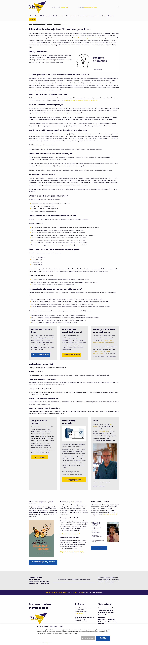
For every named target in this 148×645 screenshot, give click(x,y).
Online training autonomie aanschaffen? (74, 479)
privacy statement (48, 643)
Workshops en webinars (106, 612)
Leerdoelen (102, 617)
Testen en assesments (105, 610)
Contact (99, 548)
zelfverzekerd (57, 24)
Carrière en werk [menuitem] (58, 16)
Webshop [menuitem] (111, 16)
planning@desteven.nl (90, 7)
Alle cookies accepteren (103, 638)
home (30, 24)
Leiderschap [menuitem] (86, 16)
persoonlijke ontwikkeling (39, 24)
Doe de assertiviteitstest (41, 354)
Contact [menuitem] (32, 19)
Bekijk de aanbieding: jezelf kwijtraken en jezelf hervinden (43, 562)
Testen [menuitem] (104, 16)
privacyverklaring (105, 579)
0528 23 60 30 (64, 7)
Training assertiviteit (39, 457)
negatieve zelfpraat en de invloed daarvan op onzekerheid (81, 100)
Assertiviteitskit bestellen (72, 354)
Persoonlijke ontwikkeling (106, 619)
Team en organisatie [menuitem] (72, 16)
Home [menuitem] (32, 16)
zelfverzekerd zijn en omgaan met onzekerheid (86, 38)
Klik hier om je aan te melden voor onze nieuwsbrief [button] (74, 579)
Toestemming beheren (87, 638)
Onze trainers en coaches (106, 608)
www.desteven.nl (104, 431)
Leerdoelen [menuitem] (95, 16)
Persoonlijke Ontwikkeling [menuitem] (43, 16)
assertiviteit (49, 24)
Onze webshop (103, 615)
